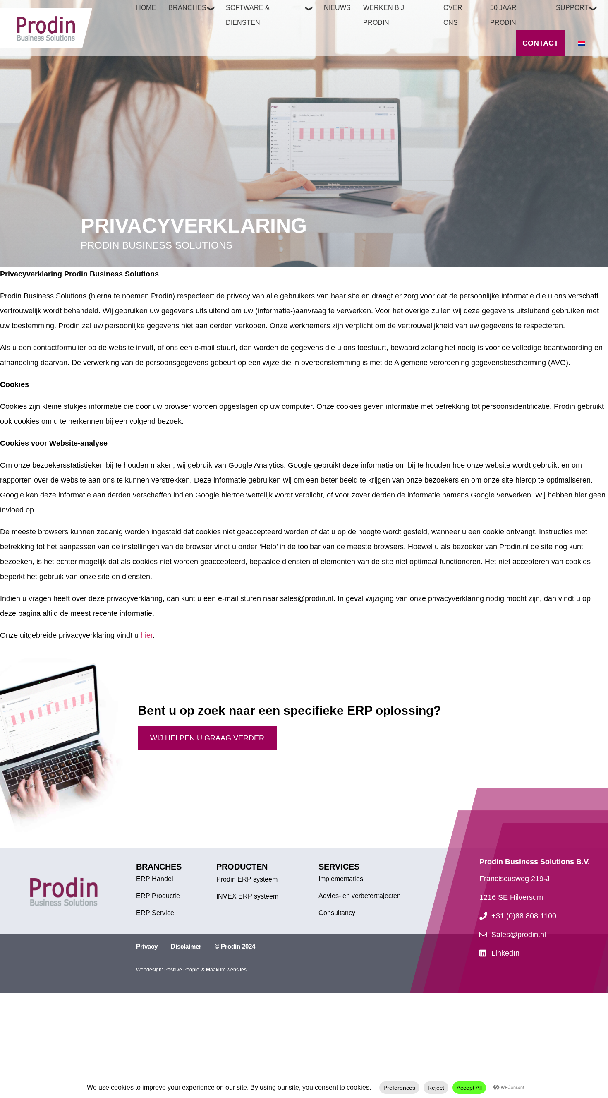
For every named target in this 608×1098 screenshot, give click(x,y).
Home (146, 7)
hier (147, 635)
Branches (187, 7)
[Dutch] (581, 43)
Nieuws (337, 7)
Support (572, 7)
